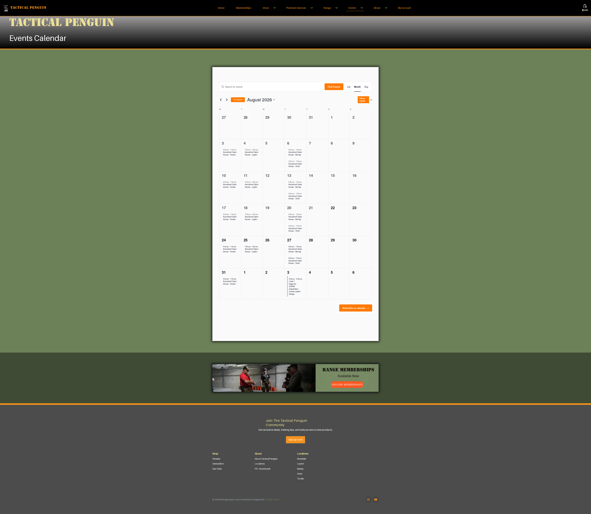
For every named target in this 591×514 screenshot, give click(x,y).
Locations (260, 463)
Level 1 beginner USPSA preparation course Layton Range (295, 287)
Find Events (334, 86)
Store (266, 7)
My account (404, 7)
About (377, 7)
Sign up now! (295, 439)
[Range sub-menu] (337, 8)
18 (246, 207)
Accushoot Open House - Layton (252, 153)
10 (224, 175)
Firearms (216, 458)
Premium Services (296, 7)
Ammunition (218, 463)
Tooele (300, 478)
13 (289, 175)
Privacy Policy (272, 499)
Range (327, 7)
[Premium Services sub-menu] (312, 8)
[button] (367, 100)
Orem (299, 473)
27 (289, 239)
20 (289, 207)
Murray (300, 468)
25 (246, 239)
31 (224, 272)
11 (246, 175)
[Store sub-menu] (275, 8)
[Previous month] (221, 99)
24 (224, 239)
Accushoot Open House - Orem (295, 165)
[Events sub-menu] (362, 8)
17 (224, 207)
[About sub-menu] (387, 8)
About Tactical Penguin (266, 458)
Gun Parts (217, 468)
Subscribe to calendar (354, 308)
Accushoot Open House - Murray (295, 153)
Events (352, 7)
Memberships (243, 7)
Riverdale (301, 458)
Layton (300, 463)
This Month (237, 99)
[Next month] (227, 99)
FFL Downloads (262, 468)
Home (221, 7)
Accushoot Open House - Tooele (230, 153)
